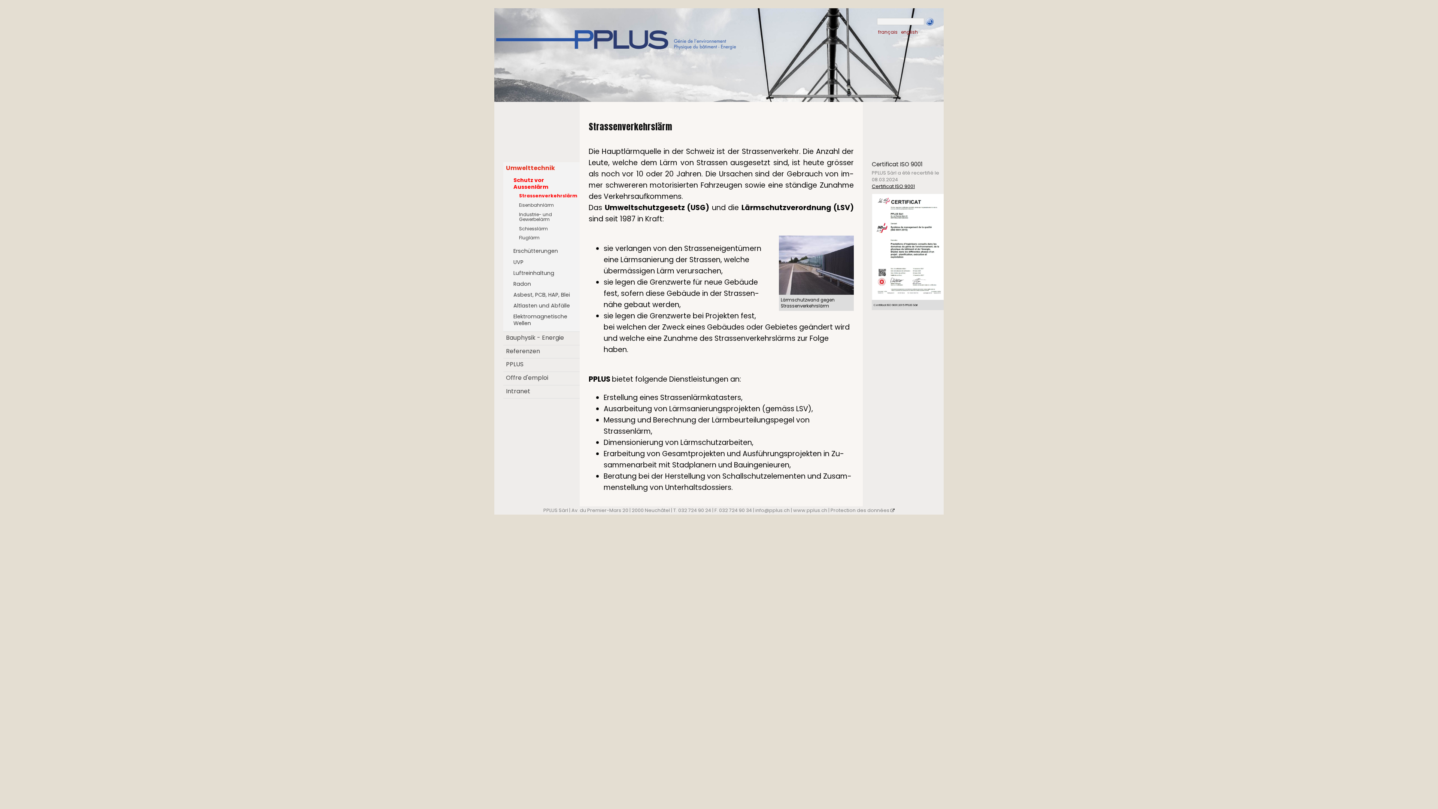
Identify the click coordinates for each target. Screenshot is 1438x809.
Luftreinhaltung (533, 273)
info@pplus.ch (772, 510)
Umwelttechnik (530, 168)
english (909, 32)
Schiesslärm (533, 228)
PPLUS (515, 364)
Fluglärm (529, 237)
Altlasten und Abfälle (541, 305)
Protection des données (860, 510)
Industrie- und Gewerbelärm (535, 217)
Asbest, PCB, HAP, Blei (541, 295)
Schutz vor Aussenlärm (530, 183)
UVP (518, 262)
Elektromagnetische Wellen (540, 320)
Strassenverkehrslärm (548, 196)
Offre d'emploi (527, 377)
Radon (522, 284)
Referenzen (523, 351)
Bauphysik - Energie (535, 337)
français (888, 32)
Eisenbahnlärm (536, 205)
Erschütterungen (535, 251)
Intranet (518, 391)
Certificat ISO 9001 (893, 186)
